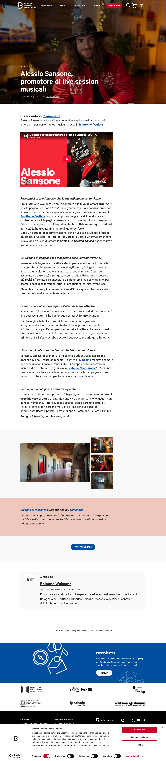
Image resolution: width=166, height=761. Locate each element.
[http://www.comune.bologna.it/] (78, 706)
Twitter (133, 720)
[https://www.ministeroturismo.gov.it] (32, 693)
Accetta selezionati (139, 737)
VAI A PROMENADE (83, 546)
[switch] (70, 756)
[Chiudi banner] (162, 727)
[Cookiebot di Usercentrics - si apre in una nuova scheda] (15, 756)
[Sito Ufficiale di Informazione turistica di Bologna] (20, 5)
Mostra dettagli (132, 756)
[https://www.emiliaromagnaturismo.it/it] (130, 706)
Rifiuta (140, 745)
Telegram (144, 720)
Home (22, 66)
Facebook (128, 720)
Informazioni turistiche (63, 719)
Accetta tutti (139, 730)
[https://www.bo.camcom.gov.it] (30, 706)
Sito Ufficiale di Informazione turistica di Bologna (30, 5)
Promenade (51, 115)
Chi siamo (24, 719)
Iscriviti (104, 672)
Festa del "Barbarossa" (82, 368)
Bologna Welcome (52, 96)
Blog (29, 66)
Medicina (85, 360)
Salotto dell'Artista (90, 124)
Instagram (122, 720)
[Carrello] (134, 5)
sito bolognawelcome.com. (61, 603)
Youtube (138, 720)
